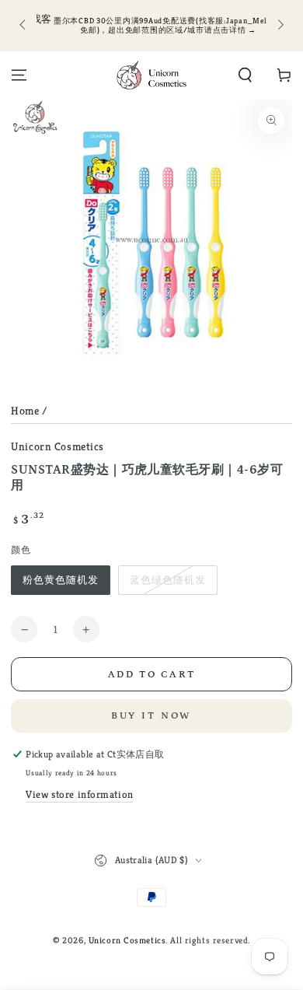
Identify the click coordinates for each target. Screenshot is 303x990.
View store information (80, 794)
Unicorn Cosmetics (57, 446)
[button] (245, 75)
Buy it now (152, 716)
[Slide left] (23, 26)
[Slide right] (278, 26)
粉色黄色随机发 (61, 579)
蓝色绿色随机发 (168, 579)
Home (25, 411)
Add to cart (152, 674)
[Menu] (19, 75)
